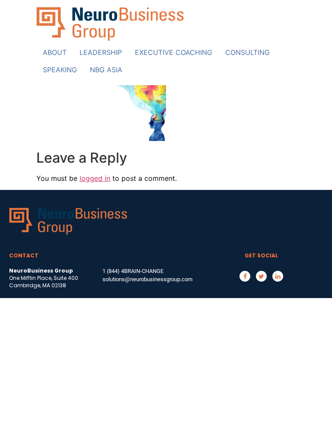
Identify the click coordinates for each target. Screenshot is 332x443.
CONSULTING (247, 52)
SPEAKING (60, 69)
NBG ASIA (106, 69)
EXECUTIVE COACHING (173, 52)
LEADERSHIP (101, 52)
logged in (95, 178)
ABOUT (55, 52)
